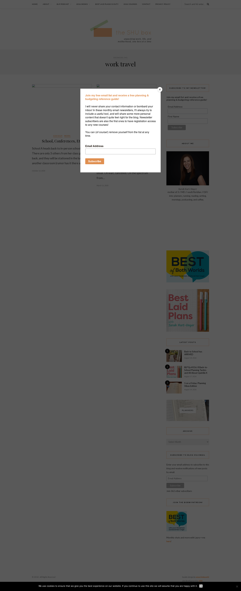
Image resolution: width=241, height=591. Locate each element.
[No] (237, 586)
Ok (201, 586)
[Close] (159, 89)
